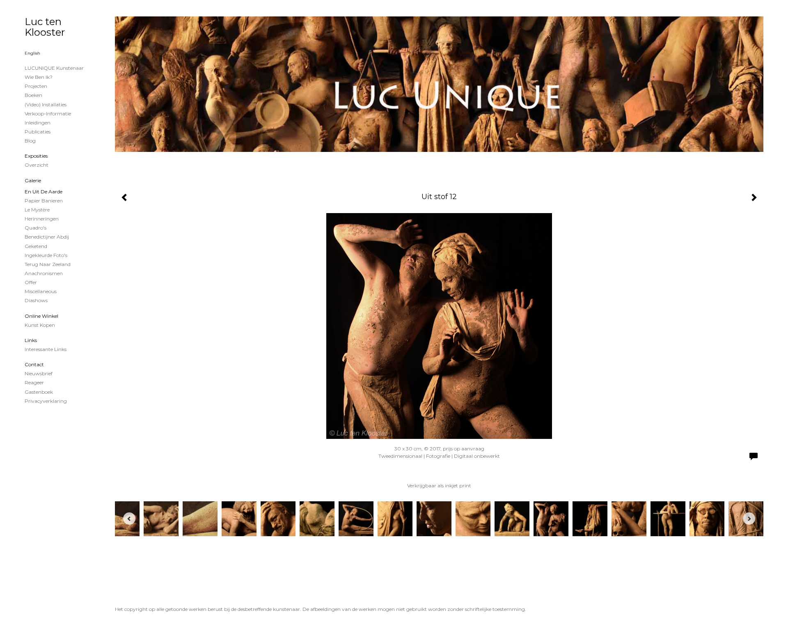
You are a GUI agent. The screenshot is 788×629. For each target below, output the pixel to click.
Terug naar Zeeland (48, 264)
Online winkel (41, 316)
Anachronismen (44, 273)
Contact (34, 364)
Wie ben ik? (39, 77)
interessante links (45, 349)
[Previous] (129, 518)
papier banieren (44, 200)
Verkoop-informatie (48, 113)
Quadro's (35, 228)
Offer (31, 282)
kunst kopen (40, 325)
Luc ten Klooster (45, 27)
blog (30, 141)
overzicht (36, 165)
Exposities (36, 156)
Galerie (33, 180)
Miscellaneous (41, 291)
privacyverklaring (46, 401)
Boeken (33, 95)
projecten (36, 86)
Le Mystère (37, 210)
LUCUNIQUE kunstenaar (54, 68)
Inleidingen (37, 122)
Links (31, 340)
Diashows (36, 300)
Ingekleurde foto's (46, 255)
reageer (34, 382)
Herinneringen (42, 219)
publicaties (37, 132)
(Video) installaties (45, 104)
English (32, 53)
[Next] (749, 518)
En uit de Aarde (43, 191)
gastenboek (39, 392)
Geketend (36, 246)
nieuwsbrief (39, 373)
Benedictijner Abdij (47, 237)
